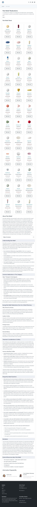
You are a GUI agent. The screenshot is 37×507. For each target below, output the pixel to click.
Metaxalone (7, 158)
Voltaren (18, 93)
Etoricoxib (7, 126)
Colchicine (18, 156)
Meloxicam (29, 62)
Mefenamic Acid (18, 78)
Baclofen (18, 62)
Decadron (8, 140)
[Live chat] (30, 2)
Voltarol (7, 109)
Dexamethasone (8, 142)
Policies (3, 491)
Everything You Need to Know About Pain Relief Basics (14, 463)
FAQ (2, 488)
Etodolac (29, 125)
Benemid (29, 93)
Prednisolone (29, 174)
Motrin (7, 77)
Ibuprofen (7, 78)
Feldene (18, 29)
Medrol (18, 140)
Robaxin (7, 29)
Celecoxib (29, 47)
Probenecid (29, 94)
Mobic (29, 61)
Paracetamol (29, 78)
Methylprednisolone (18, 142)
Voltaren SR (18, 125)
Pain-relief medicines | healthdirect (10, 461)
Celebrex (29, 45)
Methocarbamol (8, 31)
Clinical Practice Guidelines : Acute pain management (14, 466)
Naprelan (29, 140)
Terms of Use (4, 493)
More (3, 17)
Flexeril (18, 172)
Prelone (7, 188)
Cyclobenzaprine (18, 174)
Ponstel (18, 77)
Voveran (18, 109)
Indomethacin (7, 62)
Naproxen (7, 47)
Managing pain (7, 465)
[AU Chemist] (10, 2)
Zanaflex (8, 93)
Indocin (7, 61)
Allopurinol (29, 31)
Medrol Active (29, 188)
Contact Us (22, 490)
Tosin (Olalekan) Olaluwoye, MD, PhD (28, 474)
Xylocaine (8, 204)
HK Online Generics (22, 502)
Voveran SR (29, 109)
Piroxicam (18, 31)
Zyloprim (29, 29)
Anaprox (8, 45)
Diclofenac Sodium (7, 174)
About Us (3, 490)
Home (3, 6)
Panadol (29, 77)
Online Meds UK (22, 500)
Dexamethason (18, 204)
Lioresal (18, 61)
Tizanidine (8, 94)
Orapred (29, 172)
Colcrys (29, 156)
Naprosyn (18, 45)
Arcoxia (7, 125)
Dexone (18, 188)
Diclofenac (18, 94)
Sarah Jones (9, 474)
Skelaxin (7, 156)
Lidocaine (7, 206)
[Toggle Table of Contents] (33, 237)
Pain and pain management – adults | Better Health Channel (15, 459)
